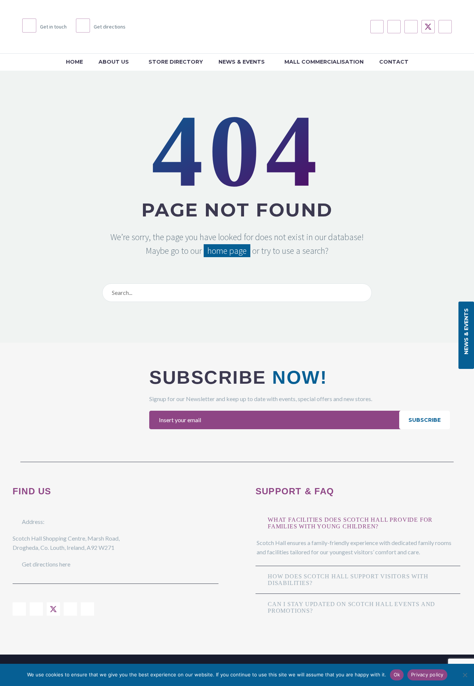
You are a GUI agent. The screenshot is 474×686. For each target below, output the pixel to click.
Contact (393, 61)
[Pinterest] (87, 609)
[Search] (364, 292)
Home (74, 61)
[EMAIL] (276, 420)
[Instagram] (394, 26)
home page (227, 250)
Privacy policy (427, 674)
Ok (397, 674)
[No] (464, 675)
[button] (466, 335)
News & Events (241, 61)
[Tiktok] (445, 26)
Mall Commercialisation (324, 61)
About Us (114, 61)
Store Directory (175, 61)
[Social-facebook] (377, 26)
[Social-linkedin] (411, 26)
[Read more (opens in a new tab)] (44, 27)
